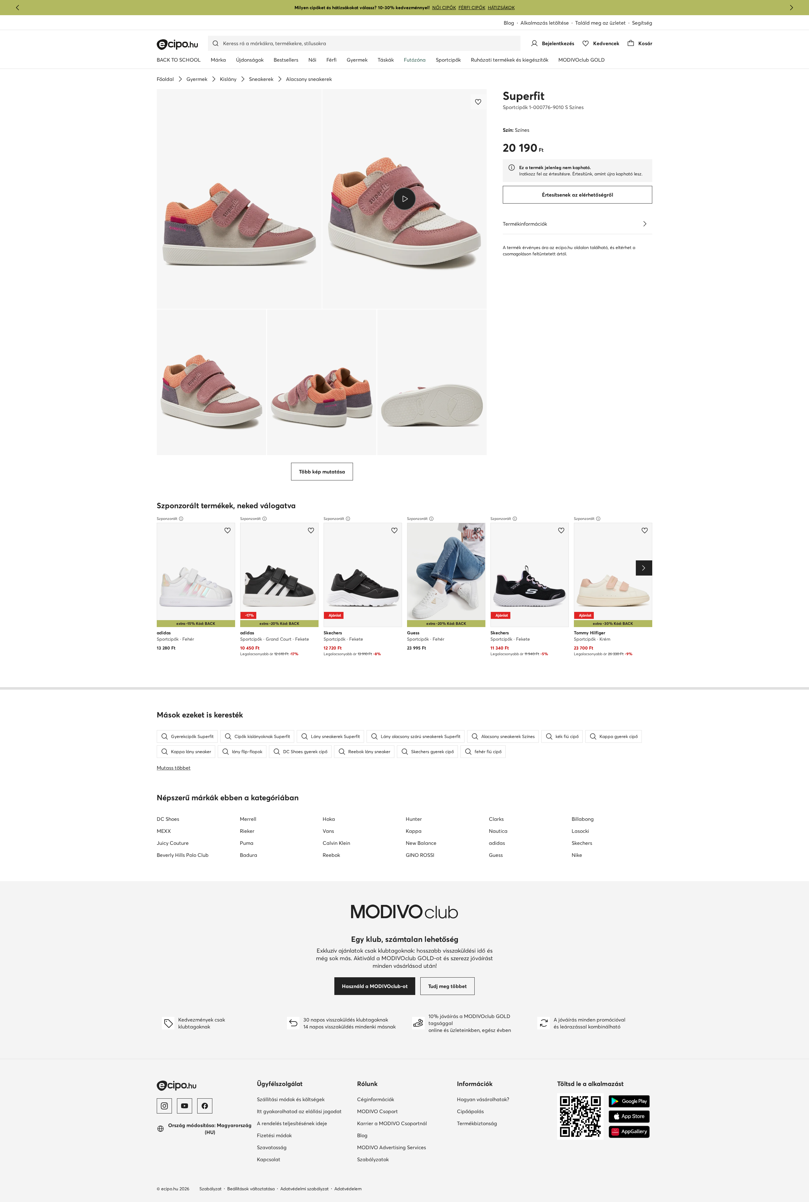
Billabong (583, 819)
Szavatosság (272, 1147)
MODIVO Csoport (377, 1111)
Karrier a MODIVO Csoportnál (392, 1123)
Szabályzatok (373, 1159)
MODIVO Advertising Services (391, 1147)
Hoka (329, 819)
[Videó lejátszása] (404, 198)
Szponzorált (167, 518)
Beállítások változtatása (251, 1189)
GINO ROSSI (420, 855)
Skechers (582, 843)
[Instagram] (164, 1106)
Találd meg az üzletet (600, 23)
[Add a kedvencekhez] (479, 101)
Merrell (248, 819)
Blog (509, 23)
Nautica (498, 831)
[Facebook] (204, 1106)
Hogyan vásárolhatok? (483, 1099)
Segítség (642, 23)
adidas (497, 843)
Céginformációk (375, 1099)
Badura (248, 855)
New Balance (421, 843)
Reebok (331, 855)
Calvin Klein (336, 843)
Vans (328, 831)
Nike (577, 855)
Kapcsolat (268, 1159)
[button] (239, 199)
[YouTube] (184, 1106)
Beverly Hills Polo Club (183, 855)
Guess (496, 855)
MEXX (164, 831)
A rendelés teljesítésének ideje (292, 1123)
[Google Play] (629, 1101)
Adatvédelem (348, 1189)
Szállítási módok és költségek (291, 1099)
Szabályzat (210, 1189)
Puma (246, 843)
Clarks (496, 819)
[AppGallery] (629, 1132)
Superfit (523, 96)
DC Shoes (168, 819)
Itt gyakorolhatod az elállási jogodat (299, 1111)
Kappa (414, 831)
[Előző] (17, 7)
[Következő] (791, 7)
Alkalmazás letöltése (544, 23)
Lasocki (580, 831)
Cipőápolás (470, 1111)
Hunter (414, 819)
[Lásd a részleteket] (644, 223)
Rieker (247, 831)
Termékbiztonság (477, 1123)
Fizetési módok (274, 1135)
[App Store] (629, 1116)
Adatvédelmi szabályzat (304, 1189)
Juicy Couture (173, 843)
